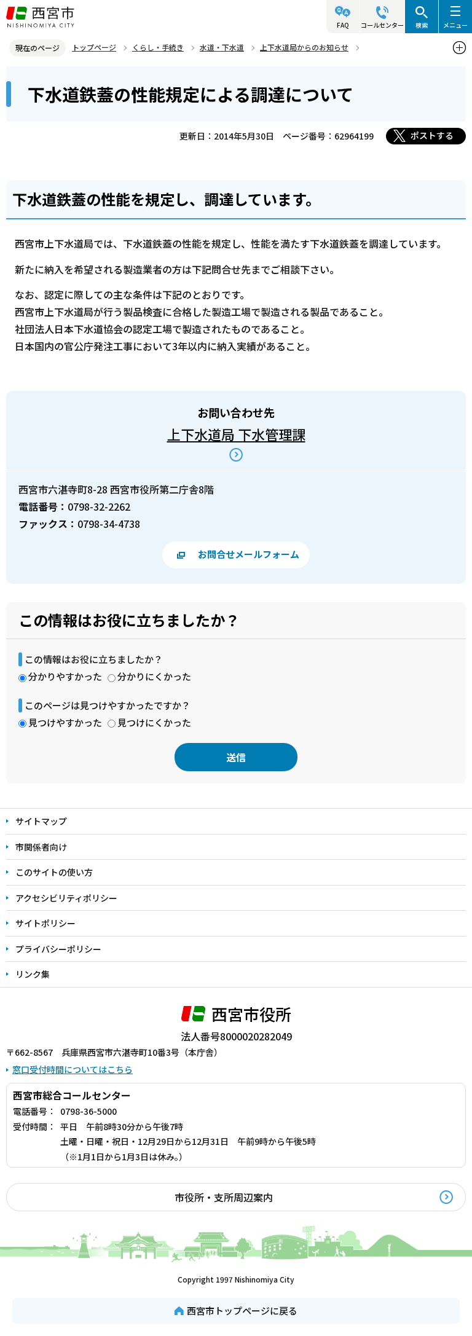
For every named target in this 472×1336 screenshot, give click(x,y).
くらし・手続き (158, 47)
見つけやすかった (65, 722)
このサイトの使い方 (54, 872)
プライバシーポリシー (58, 949)
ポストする (432, 135)
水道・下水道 (222, 47)
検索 (421, 24)
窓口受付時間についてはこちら (72, 1069)
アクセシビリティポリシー (66, 898)
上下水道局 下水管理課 (236, 434)
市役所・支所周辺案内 (224, 1197)
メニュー (455, 24)
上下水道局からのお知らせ (304, 47)
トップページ (94, 47)
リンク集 (32, 974)
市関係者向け (41, 847)
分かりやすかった (65, 676)
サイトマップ (41, 821)
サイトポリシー (45, 923)
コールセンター (382, 24)
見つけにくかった (154, 722)
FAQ (343, 24)
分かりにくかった (154, 676)
